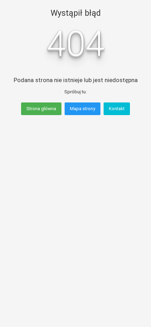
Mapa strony (82, 108)
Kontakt (117, 108)
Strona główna (41, 108)
